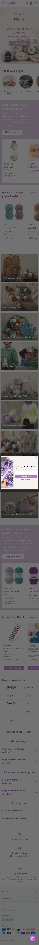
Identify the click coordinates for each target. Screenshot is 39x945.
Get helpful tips (25, 476)
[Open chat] (32, 938)
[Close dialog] (36, 457)
